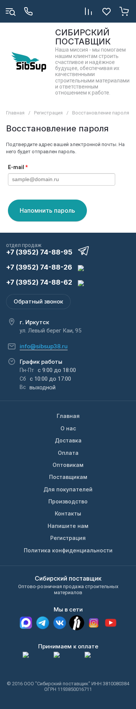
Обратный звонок (38, 301)
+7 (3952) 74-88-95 (39, 252)
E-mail (18, 167)
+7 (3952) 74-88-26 (39, 267)
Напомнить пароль (47, 210)
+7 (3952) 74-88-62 (39, 282)
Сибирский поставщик (68, 578)
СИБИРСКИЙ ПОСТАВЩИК (83, 36)
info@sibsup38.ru (44, 346)
